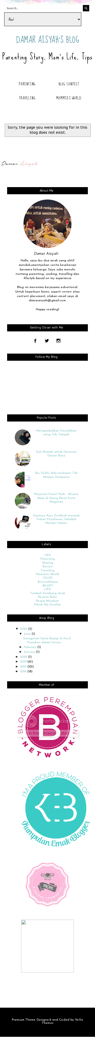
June (28, 634)
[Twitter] (46, 341)
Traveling (27, 98)
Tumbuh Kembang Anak (47, 593)
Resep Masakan (47, 601)
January (30, 652)
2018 (23, 661)
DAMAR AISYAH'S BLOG (47, 40)
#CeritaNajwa (48, 582)
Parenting (27, 84)
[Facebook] (35, 341)
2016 (23, 671)
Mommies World (68, 98)
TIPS (47, 555)
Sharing (47, 562)
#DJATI (47, 585)
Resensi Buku (47, 597)
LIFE (47, 589)
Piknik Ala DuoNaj (47, 604)
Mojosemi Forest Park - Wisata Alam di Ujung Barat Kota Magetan (56, 498)
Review (47, 566)
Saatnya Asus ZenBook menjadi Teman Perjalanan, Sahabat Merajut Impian (56, 519)
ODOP (47, 578)
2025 (24, 657)
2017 (23, 666)
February (30, 647)
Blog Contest (69, 84)
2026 (24, 629)
